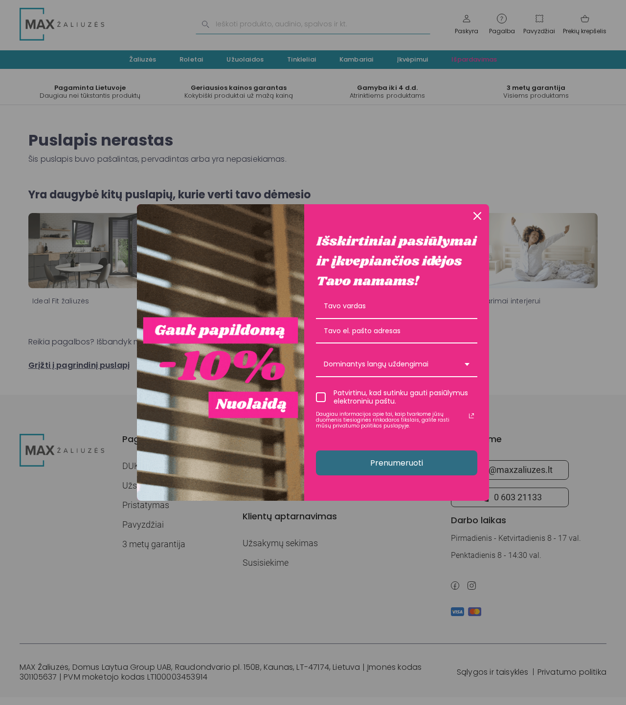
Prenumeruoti (396, 463)
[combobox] (396, 364)
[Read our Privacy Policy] (471, 416)
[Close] (477, 216)
